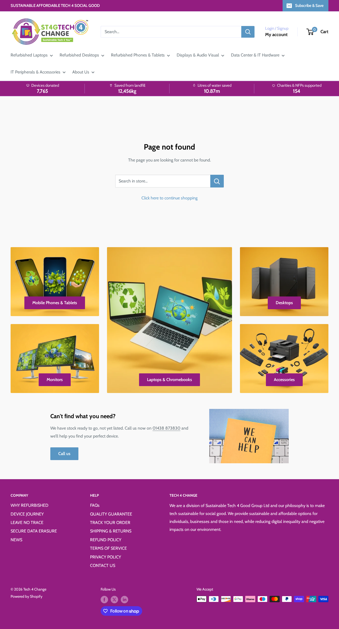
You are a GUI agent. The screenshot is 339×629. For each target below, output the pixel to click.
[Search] (248, 32)
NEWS (16, 539)
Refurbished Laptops (29, 55)
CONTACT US (102, 565)
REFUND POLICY (105, 539)
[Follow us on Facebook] (104, 600)
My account (276, 34)
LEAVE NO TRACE (27, 522)
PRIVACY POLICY (105, 557)
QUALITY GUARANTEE (111, 514)
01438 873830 (166, 428)
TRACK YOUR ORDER (110, 522)
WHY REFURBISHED (29, 505)
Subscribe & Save (309, 5)
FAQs (95, 505)
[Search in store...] (217, 181)
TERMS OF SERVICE (108, 548)
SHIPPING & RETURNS (110, 531)
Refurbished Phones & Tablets (138, 55)
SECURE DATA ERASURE (34, 531)
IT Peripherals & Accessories (35, 72)
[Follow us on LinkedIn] (124, 600)
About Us (80, 72)
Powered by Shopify (26, 596)
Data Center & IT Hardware (255, 55)
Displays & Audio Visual (198, 55)
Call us (64, 453)
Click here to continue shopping (169, 197)
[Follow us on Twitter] (114, 600)
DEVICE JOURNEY (27, 514)
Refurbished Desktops (79, 55)
